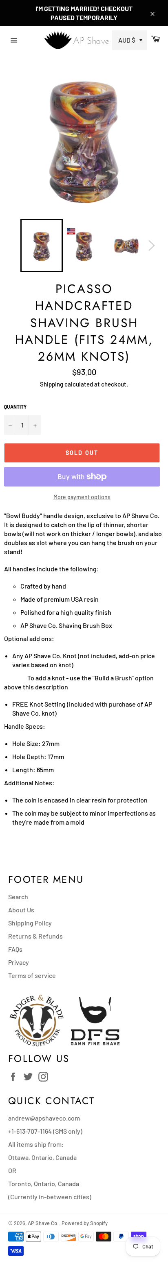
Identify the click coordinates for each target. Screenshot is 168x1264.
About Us (21, 910)
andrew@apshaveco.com (44, 1118)
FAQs (15, 949)
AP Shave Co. (43, 1223)
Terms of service (32, 975)
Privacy (18, 962)
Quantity (15, 406)
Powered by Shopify (85, 1223)
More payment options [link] (82, 496)
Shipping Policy (30, 923)
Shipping (51, 384)
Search (18, 896)
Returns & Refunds (35, 936)
